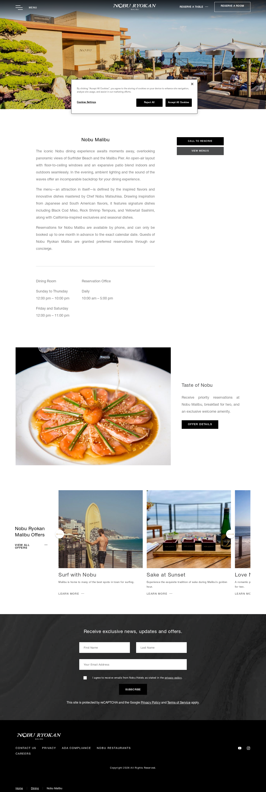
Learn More (68, 594)
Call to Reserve (200, 141)
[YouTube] (240, 748)
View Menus (200, 151)
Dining (35, 788)
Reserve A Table (191, 7)
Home (19, 788)
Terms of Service (178, 703)
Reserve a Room (232, 6)
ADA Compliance (76, 748)
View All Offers (22, 546)
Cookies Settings (86, 102)
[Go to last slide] (59, 534)
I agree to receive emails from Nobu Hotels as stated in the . (137, 678)
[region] (134, 96)
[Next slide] (230, 534)
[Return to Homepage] (133, 7)
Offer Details (200, 424)
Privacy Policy (150, 703)
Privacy (49, 748)
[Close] (192, 84)
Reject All (149, 103)
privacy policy (173, 678)
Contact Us (26, 748)
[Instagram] (248, 748)
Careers (23, 754)
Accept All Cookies (178, 103)
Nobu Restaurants (114, 748)
